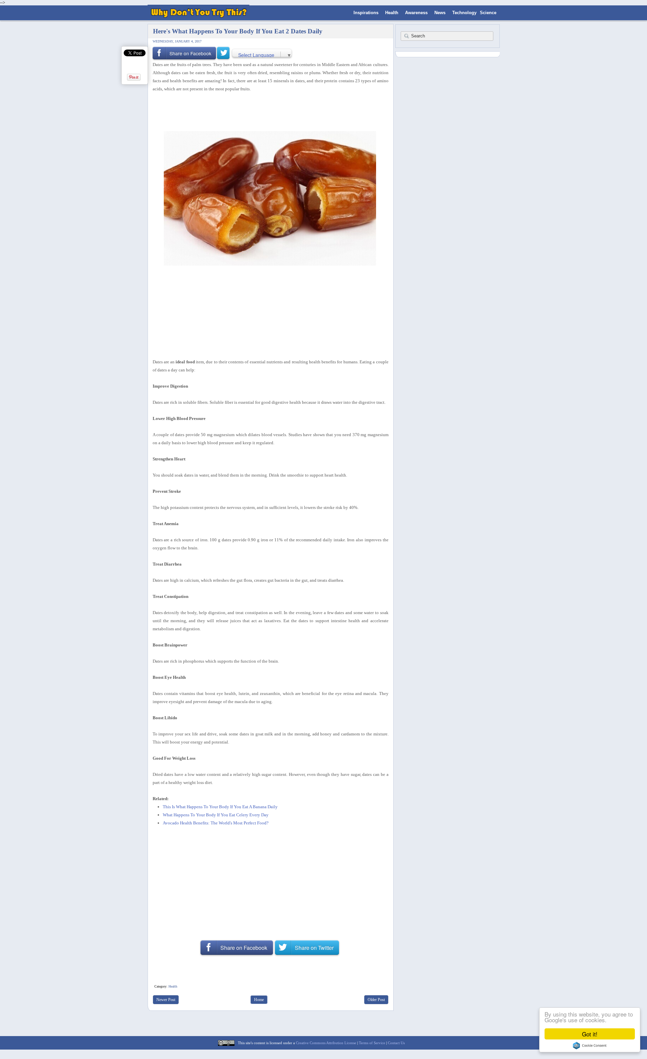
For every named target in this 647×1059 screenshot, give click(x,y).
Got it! (589, 1034)
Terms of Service (372, 1043)
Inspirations (365, 12)
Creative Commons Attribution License (326, 1043)
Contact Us (396, 1043)
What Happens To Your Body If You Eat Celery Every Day (216, 814)
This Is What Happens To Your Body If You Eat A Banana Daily (220, 806)
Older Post (376, 999)
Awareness (416, 12)
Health (391, 12)
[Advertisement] (268, 111)
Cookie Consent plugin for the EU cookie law (590, 1045)
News (439, 12)
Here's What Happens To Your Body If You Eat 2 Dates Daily (237, 31)
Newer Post (165, 999)
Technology (464, 12)
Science (488, 12)
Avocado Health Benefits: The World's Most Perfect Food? (216, 822)
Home (259, 999)
